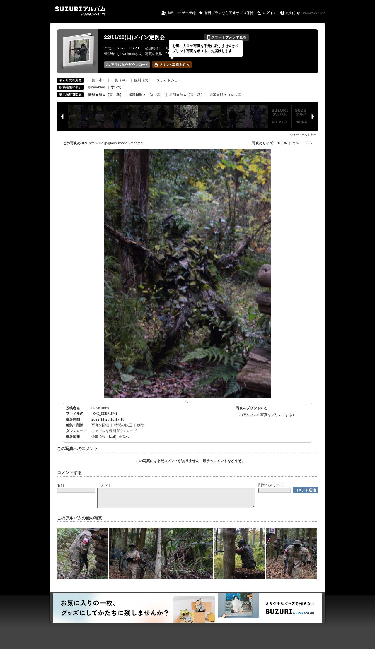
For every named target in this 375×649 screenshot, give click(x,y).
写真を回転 (100, 425)
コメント (104, 485)
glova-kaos (97, 87)
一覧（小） (97, 80)
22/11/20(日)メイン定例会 (134, 37)
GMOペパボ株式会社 (314, 13)
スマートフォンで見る (226, 37)
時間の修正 (123, 425)
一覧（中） (120, 80)
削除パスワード (270, 485)
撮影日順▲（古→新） (105, 95)
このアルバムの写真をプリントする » (265, 415)
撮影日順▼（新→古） (146, 95)
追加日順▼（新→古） (227, 95)
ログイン (269, 13)
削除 (140, 425)
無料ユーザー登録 (182, 13)
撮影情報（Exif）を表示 (110, 436)
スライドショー (169, 80)
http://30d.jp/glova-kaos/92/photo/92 (117, 143)
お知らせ (293, 13)
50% (308, 143)
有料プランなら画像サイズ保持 (228, 13)
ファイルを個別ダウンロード (114, 431)
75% (296, 143)
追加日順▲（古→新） (186, 95)
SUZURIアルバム (80, 11)
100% (282, 143)
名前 (60, 485)
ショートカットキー (303, 134)
